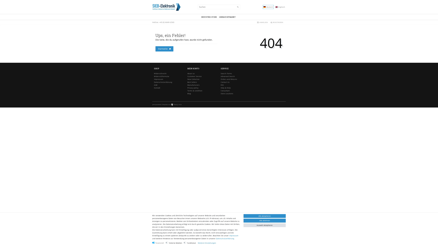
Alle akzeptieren (264, 216)
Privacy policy (192, 88)
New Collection (193, 79)
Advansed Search (228, 76)
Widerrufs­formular (161, 76)
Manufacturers (193, 85)
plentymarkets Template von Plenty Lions (167, 104)
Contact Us (225, 82)
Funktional (191, 243)
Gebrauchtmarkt (227, 17)
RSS (222, 85)
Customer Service (194, 76)
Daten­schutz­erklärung (163, 82)
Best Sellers (192, 82)
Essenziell (160, 243)
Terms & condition (194, 91)
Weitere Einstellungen (207, 243)
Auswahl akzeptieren (265, 225)
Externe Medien (175, 243)
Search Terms (226, 73)
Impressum (158, 79)
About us (191, 73)
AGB (155, 85)
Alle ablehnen (264, 220)
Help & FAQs (226, 88)
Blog (189, 93)
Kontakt (157, 88)
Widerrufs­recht (160, 73)
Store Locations (227, 93)
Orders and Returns (229, 79)
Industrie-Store (209, 17)
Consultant (225, 91)
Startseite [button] (163, 48)
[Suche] (238, 7)
